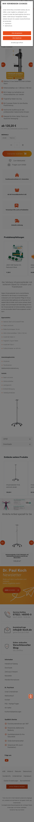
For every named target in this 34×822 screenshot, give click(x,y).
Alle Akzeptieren (17, 33)
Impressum (8, 23)
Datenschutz (8, 26)
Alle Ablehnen (17, 38)
